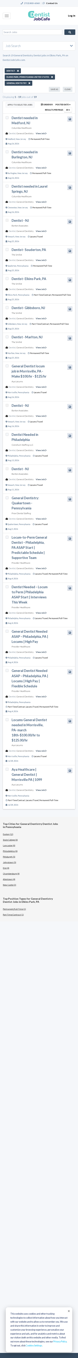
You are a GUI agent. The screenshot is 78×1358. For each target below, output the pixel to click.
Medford (11, 139)
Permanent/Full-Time (40, 139)
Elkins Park (12, 295)
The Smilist (17, 254)
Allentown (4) (9, 879)
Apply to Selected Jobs (20, 104)
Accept (68, 1311)
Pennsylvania (22, 266)
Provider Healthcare (21, 563)
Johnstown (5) (9, 862)
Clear (68, 89)
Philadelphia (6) (10, 851)
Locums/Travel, (42, 574)
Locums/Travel (36, 237)
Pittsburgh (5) (9, 856)
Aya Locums (17, 381)
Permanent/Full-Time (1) (14, 909)
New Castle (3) (9, 884)
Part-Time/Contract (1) (13, 914)
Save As (54, 89)
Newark (11, 237)
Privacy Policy (60, 1341)
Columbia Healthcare (22, 128)
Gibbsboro (11, 324)
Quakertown (12, 524)
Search (69, 32)
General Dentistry (25, 133)
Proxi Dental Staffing (21, 513)
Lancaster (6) (9, 845)
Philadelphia (12, 456)
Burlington (12, 173)
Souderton (11, 266)
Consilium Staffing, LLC (22, 444)
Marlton (11, 353)
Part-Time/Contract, (43, 295)
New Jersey (21, 139)
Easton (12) (8, 834)
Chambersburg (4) (11, 873)
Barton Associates (20, 225)
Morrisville (12, 392)
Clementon (12, 207)
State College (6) (10, 839)
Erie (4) (6, 868)
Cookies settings (34, 1345)
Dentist (12, 133)
